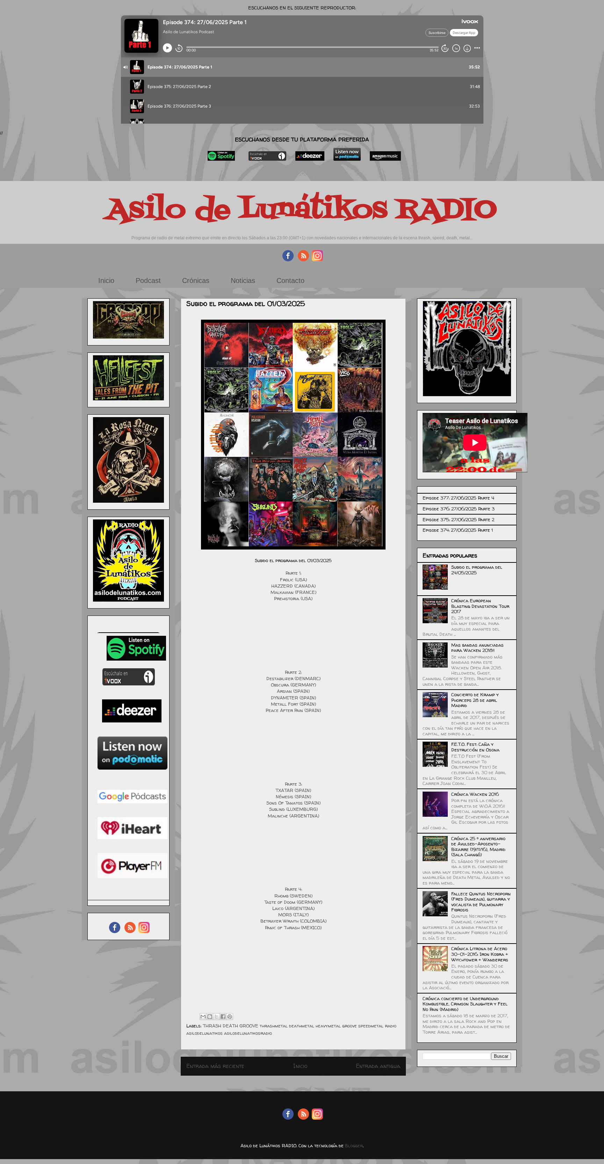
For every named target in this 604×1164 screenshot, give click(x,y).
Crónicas (195, 280)
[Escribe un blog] (209, 1016)
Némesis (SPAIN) (293, 796)
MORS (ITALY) (293, 914)
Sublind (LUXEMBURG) (293, 809)
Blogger (354, 1145)
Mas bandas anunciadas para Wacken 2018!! (477, 648)
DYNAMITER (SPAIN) (293, 697)
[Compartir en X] (216, 1016)
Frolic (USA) (293, 579)
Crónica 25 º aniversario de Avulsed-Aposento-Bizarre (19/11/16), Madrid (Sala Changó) (478, 846)
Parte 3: (293, 784)
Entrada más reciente (215, 1066)
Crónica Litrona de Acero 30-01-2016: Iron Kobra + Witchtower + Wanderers (479, 953)
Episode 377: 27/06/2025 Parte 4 (458, 498)
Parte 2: (293, 672)
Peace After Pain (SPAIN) (293, 710)
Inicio (106, 280)
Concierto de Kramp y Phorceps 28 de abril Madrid (475, 699)
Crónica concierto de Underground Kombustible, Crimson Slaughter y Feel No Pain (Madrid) (465, 1003)
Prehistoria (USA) (293, 598)
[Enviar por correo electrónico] (203, 1016)
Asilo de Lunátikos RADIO (302, 210)
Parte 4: (293, 889)
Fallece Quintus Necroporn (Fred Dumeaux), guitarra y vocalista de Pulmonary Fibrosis (481, 901)
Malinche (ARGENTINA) (293, 816)
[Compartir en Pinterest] (229, 1016)
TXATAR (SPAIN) (293, 790)
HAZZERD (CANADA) (293, 586)
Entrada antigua (378, 1066)
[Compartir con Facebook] (223, 1016)
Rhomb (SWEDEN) (293, 896)
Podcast (148, 280)
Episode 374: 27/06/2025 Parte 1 (458, 530)
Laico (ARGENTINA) (293, 908)
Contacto (290, 280)
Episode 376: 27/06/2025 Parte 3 (459, 508)
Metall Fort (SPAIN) (293, 704)
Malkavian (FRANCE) (293, 592)
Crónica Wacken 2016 (475, 794)
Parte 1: (293, 573)
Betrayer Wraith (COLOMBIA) (293, 921)
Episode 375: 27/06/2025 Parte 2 (458, 519)
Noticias (243, 280)
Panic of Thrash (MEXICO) (293, 927)
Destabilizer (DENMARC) (293, 678)
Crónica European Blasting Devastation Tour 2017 (480, 605)
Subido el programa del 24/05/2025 (476, 570)
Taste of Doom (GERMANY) (293, 902)
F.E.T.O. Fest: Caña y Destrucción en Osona (475, 747)
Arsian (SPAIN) (293, 691)
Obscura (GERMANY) (293, 685)
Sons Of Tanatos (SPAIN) (293, 803)
